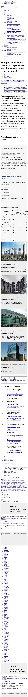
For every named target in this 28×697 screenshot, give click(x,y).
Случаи (6, 45)
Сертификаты (10, 18)
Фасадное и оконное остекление (15, 36)
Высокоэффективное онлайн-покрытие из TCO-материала (14, 441)
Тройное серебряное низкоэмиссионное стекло (14, 488)
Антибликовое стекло (12, 26)
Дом (5, 12)
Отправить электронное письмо (9, 501)
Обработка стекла (8, 33)
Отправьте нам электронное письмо (10, 133)
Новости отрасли (11, 49)
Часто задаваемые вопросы (14, 54)
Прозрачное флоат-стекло (13, 32)
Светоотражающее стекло (14, 31)
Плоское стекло (8, 22)
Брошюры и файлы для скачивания (16, 52)
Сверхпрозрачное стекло (13, 24)
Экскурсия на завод (12, 21)
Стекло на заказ (11, 43)
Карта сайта (15, 480)
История (9, 17)
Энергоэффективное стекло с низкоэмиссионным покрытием (12, 378)
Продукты (6, 76)
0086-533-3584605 (8, 3)
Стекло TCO (10, 28)
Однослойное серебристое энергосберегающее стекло (13, 487)
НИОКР (9, 19)
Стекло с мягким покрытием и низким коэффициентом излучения (13, 490)
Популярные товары (6, 480)
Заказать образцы (11, 53)
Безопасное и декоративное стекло (16, 40)
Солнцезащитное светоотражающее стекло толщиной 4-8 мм (15, 406)
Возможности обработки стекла (15, 35)
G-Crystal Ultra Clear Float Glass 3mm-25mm (14, 451)
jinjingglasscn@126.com (10, 2)
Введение (9, 15)
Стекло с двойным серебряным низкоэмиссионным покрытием (12, 485)
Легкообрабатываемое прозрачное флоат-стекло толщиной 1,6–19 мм (15, 418)
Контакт (6, 56)
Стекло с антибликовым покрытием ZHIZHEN (15, 394)
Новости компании (12, 47)
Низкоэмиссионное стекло (14, 25)
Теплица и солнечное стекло (14, 42)
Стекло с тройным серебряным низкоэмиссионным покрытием (13, 483)
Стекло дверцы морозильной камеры (17, 39)
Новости (6, 46)
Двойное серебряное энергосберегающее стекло (12, 481)
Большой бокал (11, 38)
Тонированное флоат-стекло (14, 29)
